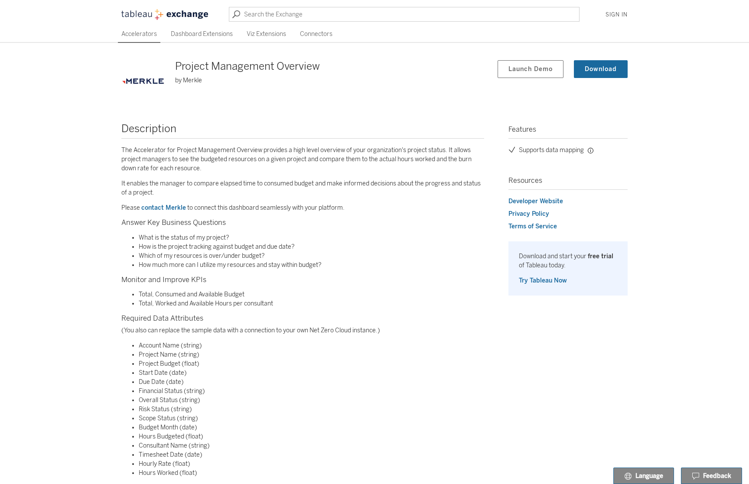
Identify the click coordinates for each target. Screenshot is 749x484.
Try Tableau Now (543, 280)
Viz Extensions (266, 34)
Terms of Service (532, 226)
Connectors (316, 34)
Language (649, 476)
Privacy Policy (528, 214)
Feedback (717, 476)
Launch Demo (530, 69)
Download (601, 69)
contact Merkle (163, 207)
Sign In (617, 15)
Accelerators (139, 34)
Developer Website (535, 201)
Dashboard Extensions (202, 34)
